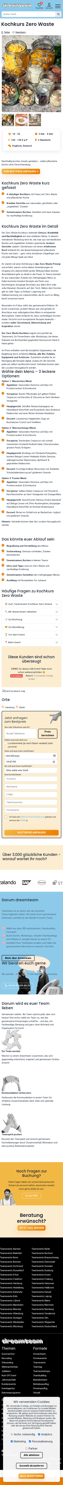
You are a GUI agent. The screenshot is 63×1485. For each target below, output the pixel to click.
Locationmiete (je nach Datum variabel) (30, 745)
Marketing (20, 1441)
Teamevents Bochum (42, 1253)
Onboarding (7, 1362)
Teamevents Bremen (10, 1261)
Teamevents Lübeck (10, 1300)
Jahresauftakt (9, 1379)
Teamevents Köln (8, 1296)
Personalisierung (42, 1441)
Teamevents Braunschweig (45, 1257)
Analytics (46, 1434)
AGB (22, 820)
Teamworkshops (41, 1371)
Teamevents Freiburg (42, 1279)
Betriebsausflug (41, 1384)
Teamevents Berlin (40, 1248)
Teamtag (37, 1366)
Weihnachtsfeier (10, 1366)
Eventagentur (8, 1388)
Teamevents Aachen (10, 1248)
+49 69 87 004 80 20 (18, 985)
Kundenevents (9, 1384)
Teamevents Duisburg (42, 1270)
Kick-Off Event (9, 1375)
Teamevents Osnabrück (43, 1313)
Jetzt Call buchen (31, 1227)
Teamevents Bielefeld (11, 1253)
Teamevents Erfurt (9, 1274)
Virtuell (36, 1392)
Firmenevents (40, 1358)
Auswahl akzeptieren (31, 1465)
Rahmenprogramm (11, 1392)
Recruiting (7, 1358)
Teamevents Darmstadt (43, 1261)
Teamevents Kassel (41, 1292)
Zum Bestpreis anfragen (20, 171)
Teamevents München (42, 1304)
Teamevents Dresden (42, 1266)
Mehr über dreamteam (18, 958)
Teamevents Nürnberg (42, 1309)
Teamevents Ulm (39, 1317)
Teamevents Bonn (9, 1257)
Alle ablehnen (31, 1455)
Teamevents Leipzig (41, 1296)
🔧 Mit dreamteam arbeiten (21, 611)
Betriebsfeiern (40, 1379)
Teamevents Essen (41, 1274)
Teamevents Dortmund (11, 1266)
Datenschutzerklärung (32, 816)
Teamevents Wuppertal (43, 1322)
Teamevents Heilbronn (42, 1287)
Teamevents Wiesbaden (12, 1322)
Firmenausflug (40, 1388)
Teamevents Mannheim (11, 1304)
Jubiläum (6, 1371)
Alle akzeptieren (31, 1476)
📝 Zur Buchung (13, 619)
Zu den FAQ (31, 1195)
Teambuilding (39, 1375)
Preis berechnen (47, 733)
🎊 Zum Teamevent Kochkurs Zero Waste (28, 604)
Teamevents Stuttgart (11, 1317)
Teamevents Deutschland (44, 1326)
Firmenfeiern (39, 1354)
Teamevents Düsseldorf (12, 1270)
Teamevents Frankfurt (11, 1279)
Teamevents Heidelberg (12, 1287)
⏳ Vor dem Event (15, 634)
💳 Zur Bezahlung (14, 627)
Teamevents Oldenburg (11, 1313)
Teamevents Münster (10, 1309)
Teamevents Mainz (40, 1300)
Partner (33, 1448)
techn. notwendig (24, 1434)
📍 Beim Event (13, 642)
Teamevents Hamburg (11, 1283)
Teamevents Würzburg (11, 1326)
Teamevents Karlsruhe (11, 1292)
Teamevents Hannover (42, 1283)
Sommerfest (8, 1354)
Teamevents (39, 1362)
